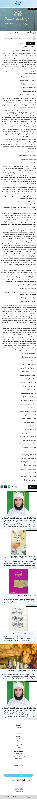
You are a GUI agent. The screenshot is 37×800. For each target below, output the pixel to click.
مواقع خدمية (18, 758)
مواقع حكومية (18, 753)
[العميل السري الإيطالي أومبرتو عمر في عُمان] (18, 542)
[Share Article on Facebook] (1, 486)
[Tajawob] (18, 789)
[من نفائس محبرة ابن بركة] (18, 581)
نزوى (18, 747)
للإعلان (18, 736)
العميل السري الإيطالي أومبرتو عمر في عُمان (20, 558)
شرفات (18, 730)
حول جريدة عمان (18, 766)
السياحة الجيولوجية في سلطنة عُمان (21, 671)
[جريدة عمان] (18, 3)
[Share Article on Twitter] (5, 486)
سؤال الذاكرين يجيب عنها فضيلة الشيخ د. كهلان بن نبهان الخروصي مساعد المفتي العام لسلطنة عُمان (19, 519)
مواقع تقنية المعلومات (18, 756)
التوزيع (18, 738)
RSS (18, 741)
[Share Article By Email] (12, 486)
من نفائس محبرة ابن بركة (26, 595)
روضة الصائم (33, 9)
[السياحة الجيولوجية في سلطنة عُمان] (18, 656)
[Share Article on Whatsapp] (9, 486)
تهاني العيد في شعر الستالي (24, 633)
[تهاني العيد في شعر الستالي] (18, 618)
